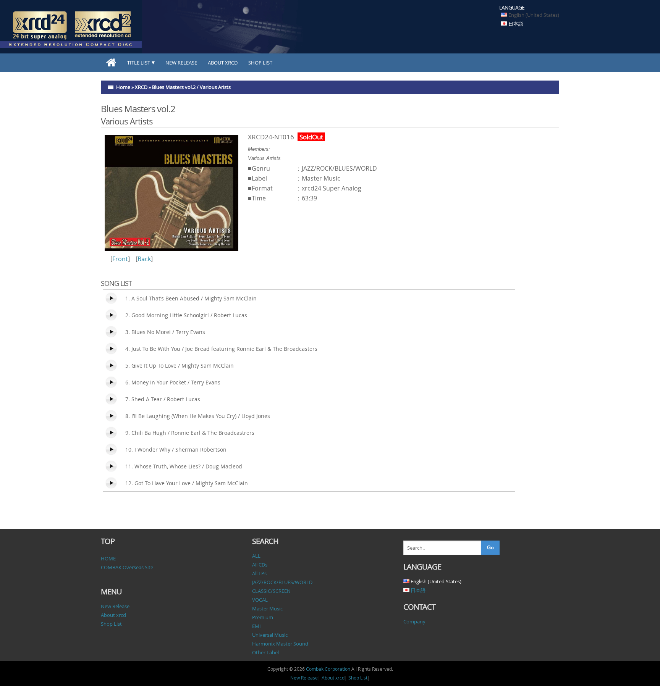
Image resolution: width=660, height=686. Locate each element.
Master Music (267, 608)
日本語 (515, 23)
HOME (108, 558)
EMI (256, 626)
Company (414, 621)
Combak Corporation (328, 669)
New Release (181, 62)
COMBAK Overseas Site (127, 567)
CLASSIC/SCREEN (271, 591)
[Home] (111, 62)
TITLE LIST (138, 62)
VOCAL (260, 599)
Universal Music (270, 634)
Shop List (260, 62)
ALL (256, 555)
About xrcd (223, 62)
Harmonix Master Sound (280, 643)
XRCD (141, 87)
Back (144, 259)
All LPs (259, 573)
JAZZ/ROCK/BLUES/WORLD (282, 582)
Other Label (265, 652)
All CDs (259, 564)
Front (120, 259)
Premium (262, 617)
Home (123, 87)
